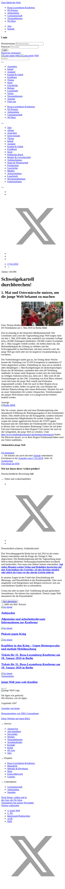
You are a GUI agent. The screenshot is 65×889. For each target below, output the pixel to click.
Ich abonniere (7, 453)
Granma (11, 776)
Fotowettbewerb (15, 774)
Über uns (11, 101)
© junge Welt (13, 810)
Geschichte (12, 85)
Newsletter (12, 734)
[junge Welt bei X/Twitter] (32, 886)
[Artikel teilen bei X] (35, 253)
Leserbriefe (12, 90)
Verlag (10, 93)
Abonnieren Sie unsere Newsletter (17, 802)
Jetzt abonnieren (9, 601)
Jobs (9, 753)
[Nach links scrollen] (2, 123)
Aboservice (12, 728)
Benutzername (8, 43)
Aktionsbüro (13, 13)
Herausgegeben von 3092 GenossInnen (20, 713)
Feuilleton (12, 77)
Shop (9, 771)
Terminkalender (14, 742)
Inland (10, 69)
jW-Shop (11, 21)
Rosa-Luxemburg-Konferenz (21, 7)
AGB (10, 818)
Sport (9, 82)
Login (4, 50)
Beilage (11, 88)
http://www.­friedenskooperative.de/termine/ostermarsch (27, 434)
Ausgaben (12, 66)
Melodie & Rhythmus (17, 768)
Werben (11, 737)
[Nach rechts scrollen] (2, 187)
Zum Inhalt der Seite (11, 2)
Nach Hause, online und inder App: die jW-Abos (14, 798)
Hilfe (9, 821)
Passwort (5, 46)
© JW (10, 813)
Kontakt (11, 745)
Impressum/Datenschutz (18, 816)
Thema (10, 80)
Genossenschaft (14, 15)
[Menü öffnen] (2, 62)
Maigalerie (12, 766)
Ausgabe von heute (10, 708)
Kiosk (10, 747)
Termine (11, 99)
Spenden (11, 792)
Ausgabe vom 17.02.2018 (30, 458)
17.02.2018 (12, 264)
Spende (10, 29)
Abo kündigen (14, 731)
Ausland (11, 72)
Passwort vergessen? (11, 53)
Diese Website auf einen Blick (15, 718)
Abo (9, 26)
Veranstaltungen (15, 18)
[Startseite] (20, 55)
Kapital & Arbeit (15, 74)
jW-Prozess (12, 10)
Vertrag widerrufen (10, 805)
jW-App (11, 750)
